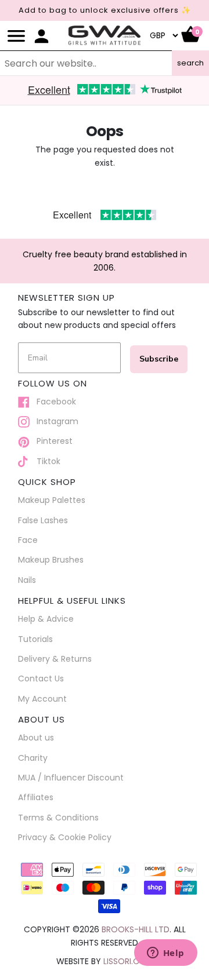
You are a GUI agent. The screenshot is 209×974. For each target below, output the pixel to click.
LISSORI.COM (128, 961)
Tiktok (45, 461)
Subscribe (158, 358)
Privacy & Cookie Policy (64, 837)
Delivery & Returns (55, 659)
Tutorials (35, 639)
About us (36, 737)
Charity (33, 758)
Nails (27, 580)
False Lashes (43, 520)
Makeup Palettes (51, 500)
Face (28, 540)
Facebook (53, 401)
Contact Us (41, 678)
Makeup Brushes (51, 560)
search (190, 62)
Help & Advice (46, 619)
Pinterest (51, 441)
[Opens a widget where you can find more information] (165, 953)
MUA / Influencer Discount (71, 777)
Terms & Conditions (58, 817)
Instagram (54, 421)
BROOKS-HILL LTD (136, 929)
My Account (42, 699)
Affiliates (35, 797)
